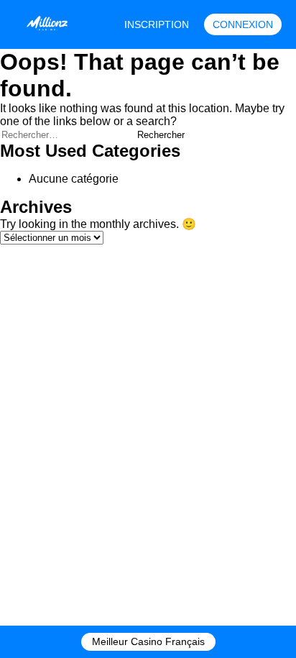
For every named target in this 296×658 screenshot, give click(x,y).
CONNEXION (243, 24)
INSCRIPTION (156, 24)
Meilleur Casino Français (148, 641)
